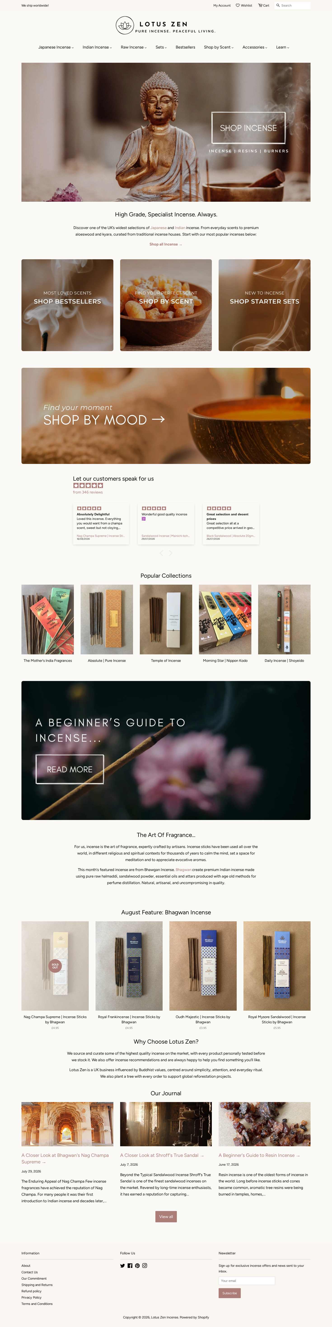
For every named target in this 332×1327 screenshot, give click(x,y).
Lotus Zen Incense (164, 1317)
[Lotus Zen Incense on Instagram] (144, 1266)
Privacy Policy (31, 1297)
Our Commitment (34, 1278)
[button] (162, 553)
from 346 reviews (88, 492)
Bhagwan (183, 869)
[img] (168, 485)
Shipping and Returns (37, 1285)
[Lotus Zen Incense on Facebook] (130, 1266)
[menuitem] (58, 47)
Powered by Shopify (194, 1317)
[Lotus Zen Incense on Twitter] (122, 1266)
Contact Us (29, 1272)
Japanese (158, 227)
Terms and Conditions (37, 1304)
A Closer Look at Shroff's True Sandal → (162, 1155)
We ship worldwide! (35, 5)
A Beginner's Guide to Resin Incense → (259, 1155)
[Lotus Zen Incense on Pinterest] (137, 1266)
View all (166, 1216)
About (25, 1266)
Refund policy (31, 1291)
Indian (180, 227)
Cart (266, 5)
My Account (222, 5)
